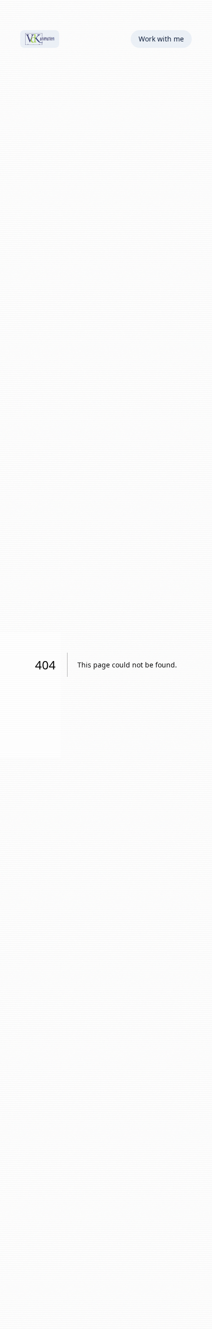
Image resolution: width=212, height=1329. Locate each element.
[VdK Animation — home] (39, 39)
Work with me (161, 38)
